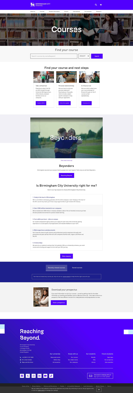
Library (93, 362)
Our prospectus (109, 360)
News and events (55, 357)
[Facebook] (22, 376)
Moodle (93, 357)
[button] (32, 11)
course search (66, 276)
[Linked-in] (39, 376)
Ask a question (109, 362)
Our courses (74, 357)
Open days (110, 357)
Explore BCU (41, 103)
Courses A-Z (86, 103)
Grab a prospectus (59, 303)
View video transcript (66, 160)
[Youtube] (45, 376)
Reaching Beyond (66, 175)
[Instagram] (34, 376)
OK (99, 389)
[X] (28, 376)
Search (97, 56)
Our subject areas (73, 360)
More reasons (66, 256)
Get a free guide (64, 103)
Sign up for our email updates (102, 375)
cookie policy (41, 390)
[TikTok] (51, 376)
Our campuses (74, 362)
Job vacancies (56, 362)
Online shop (57, 360)
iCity (94, 360)
